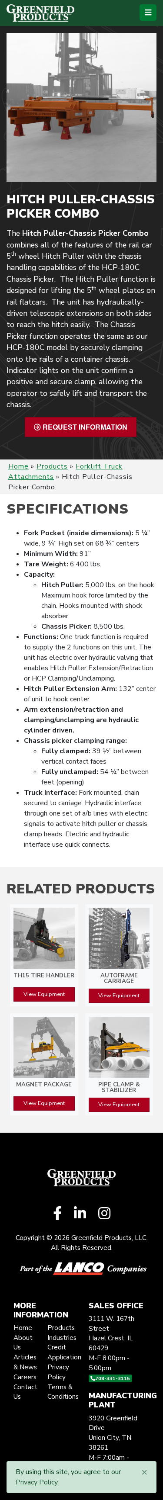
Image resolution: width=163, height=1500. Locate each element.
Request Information (84, 427)
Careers (25, 1377)
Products (52, 466)
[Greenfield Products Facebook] (57, 1214)
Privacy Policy (36, 1482)
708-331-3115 (112, 1378)
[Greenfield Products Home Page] (40, 13)
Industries (62, 1337)
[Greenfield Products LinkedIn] (80, 1214)
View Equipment (44, 994)
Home (18, 466)
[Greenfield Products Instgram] (104, 1214)
